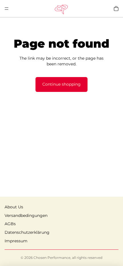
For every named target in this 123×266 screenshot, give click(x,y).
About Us (14, 206)
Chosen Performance (51, 257)
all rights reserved (87, 257)
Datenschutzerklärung (27, 232)
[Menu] (6, 8)
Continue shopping (61, 84)
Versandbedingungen (26, 215)
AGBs (10, 223)
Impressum (16, 240)
